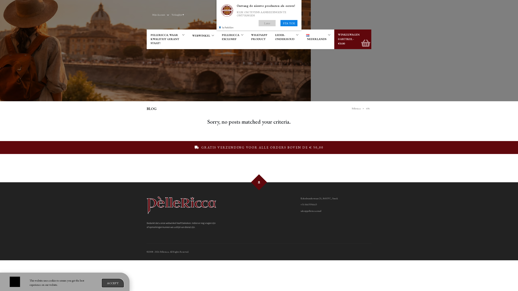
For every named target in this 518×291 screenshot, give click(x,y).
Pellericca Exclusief (230, 37)
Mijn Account (158, 14)
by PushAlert (228, 27)
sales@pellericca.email (310, 211)
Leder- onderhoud (284, 37)
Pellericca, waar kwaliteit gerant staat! (165, 39)
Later (267, 23)
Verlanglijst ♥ (178, 14)
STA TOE (289, 23)
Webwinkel (201, 35)
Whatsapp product (259, 37)
